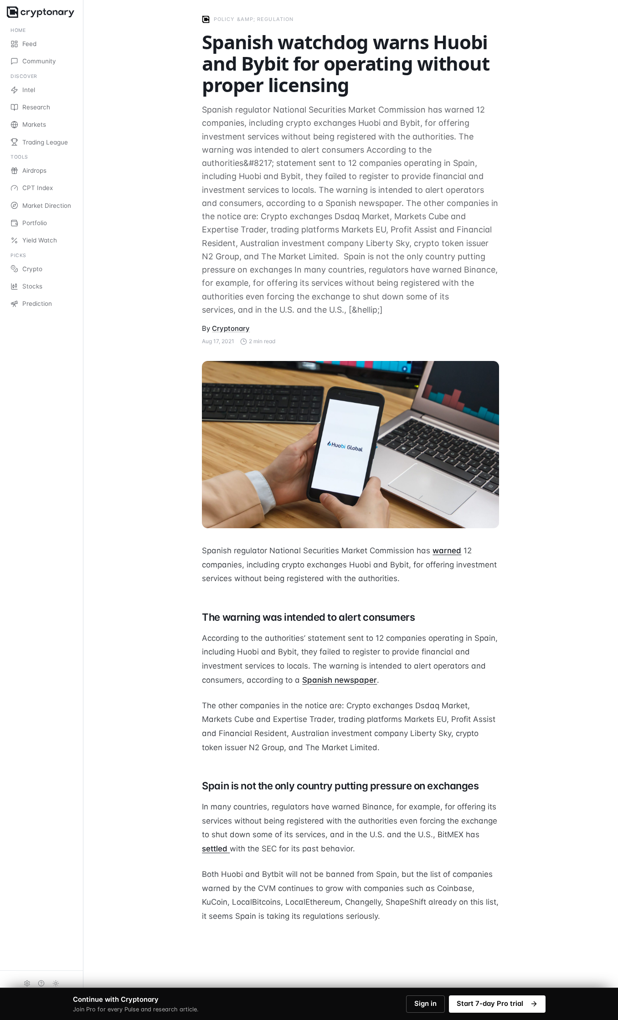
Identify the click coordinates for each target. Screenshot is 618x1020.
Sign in (425, 1003)
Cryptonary (231, 328)
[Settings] (27, 983)
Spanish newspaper (339, 680)
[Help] (41, 983)
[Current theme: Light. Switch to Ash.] (56, 983)
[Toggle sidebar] (83, 510)
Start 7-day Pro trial (490, 1003)
